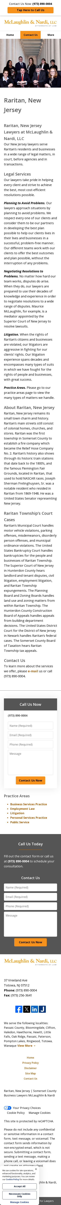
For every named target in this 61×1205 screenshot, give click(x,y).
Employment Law (22, 809)
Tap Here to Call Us (30, 10)
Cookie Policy (16, 1113)
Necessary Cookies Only (19, 1195)
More (51, 35)
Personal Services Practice (28, 818)
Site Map (30, 1073)
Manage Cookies (40, 1113)
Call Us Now (30, 704)
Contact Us (31, 35)
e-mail (33, 671)
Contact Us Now (30, 780)
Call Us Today (30, 843)
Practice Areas (17, 795)
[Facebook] (18, 1009)
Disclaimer (30, 1068)
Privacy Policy (30, 1063)
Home (10, 35)
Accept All (19, 1186)
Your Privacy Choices (27, 1108)
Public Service (19, 822)
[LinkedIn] (34, 1009)
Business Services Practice (28, 804)
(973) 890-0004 (26, 990)
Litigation (17, 813)
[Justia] (42, 1009)
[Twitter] (26, 1009)
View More (24, 1045)
